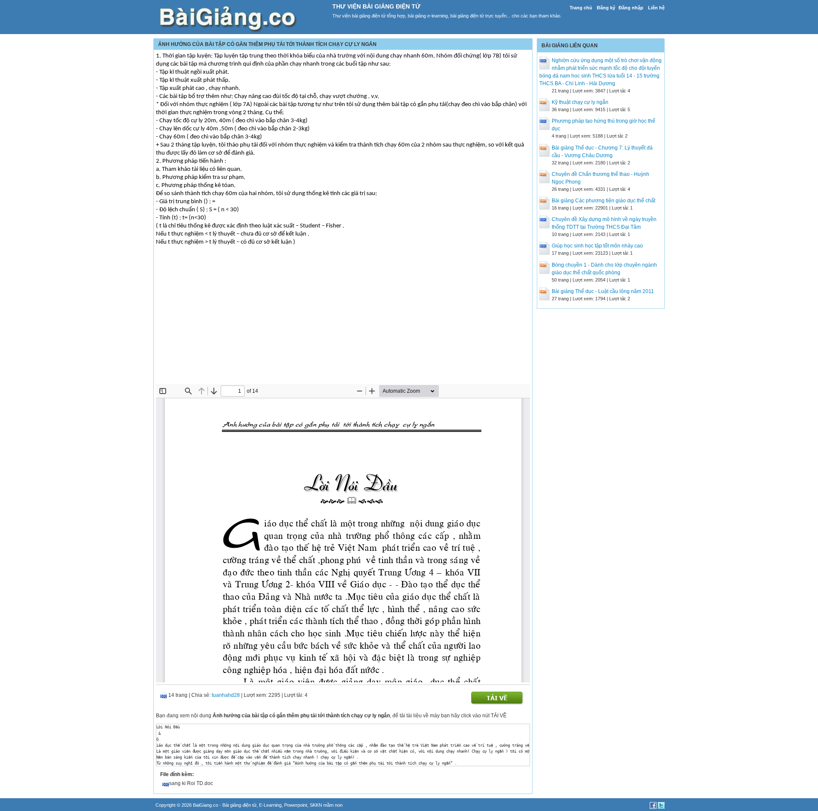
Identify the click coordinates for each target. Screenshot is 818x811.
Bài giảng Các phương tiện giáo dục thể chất (603, 201)
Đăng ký (606, 7)
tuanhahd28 (226, 695)
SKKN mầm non (326, 805)
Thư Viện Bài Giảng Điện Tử (376, 6)
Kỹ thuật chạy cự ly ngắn (580, 102)
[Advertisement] (343, 320)
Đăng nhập (631, 7)
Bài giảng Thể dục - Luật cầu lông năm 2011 (603, 291)
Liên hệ (656, 7)
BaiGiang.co (205, 805)
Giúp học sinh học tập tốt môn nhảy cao (597, 246)
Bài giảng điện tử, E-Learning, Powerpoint (264, 805)
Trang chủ (581, 7)
